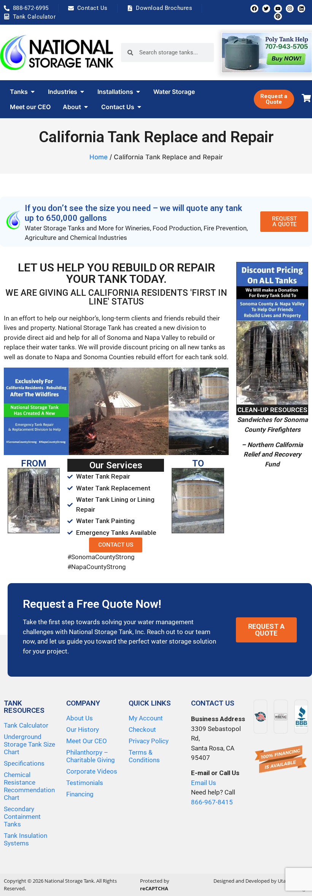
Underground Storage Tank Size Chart (29, 744)
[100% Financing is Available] (280, 759)
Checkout (142, 729)
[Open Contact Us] (139, 106)
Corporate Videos (91, 771)
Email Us (203, 783)
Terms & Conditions (144, 756)
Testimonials (84, 783)
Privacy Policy (149, 741)
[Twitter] (266, 9)
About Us (79, 718)
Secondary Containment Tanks (22, 816)
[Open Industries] (82, 91)
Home (98, 157)
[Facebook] (254, 9)
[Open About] (86, 106)
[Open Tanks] (33, 91)
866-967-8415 (212, 802)
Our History (82, 729)
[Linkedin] (302, 9)
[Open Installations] (138, 91)
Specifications (24, 763)
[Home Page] (56, 52)
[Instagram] (290, 9)
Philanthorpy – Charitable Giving (90, 756)
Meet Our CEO (86, 741)
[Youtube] (278, 9)
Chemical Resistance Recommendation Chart (29, 786)
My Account (146, 718)
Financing (80, 794)
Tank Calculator (26, 725)
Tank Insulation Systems (25, 839)
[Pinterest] (278, 17)
